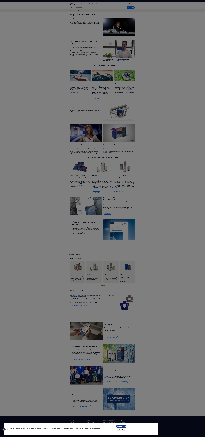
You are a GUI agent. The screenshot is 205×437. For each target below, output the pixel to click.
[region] (81, 429)
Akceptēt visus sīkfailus (121, 426)
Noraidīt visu (121, 429)
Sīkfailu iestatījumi (121, 432)
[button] (4, 429)
